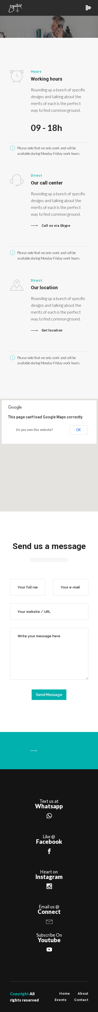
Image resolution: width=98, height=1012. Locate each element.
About (83, 993)
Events (61, 1000)
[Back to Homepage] (49, 751)
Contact (81, 1000)
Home (64, 993)
